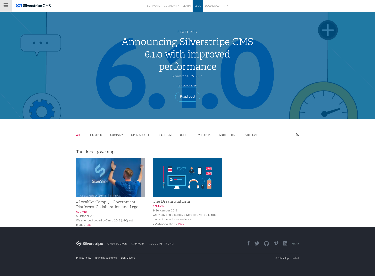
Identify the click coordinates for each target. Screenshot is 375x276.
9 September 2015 (165, 210)
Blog (198, 5)
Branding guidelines (106, 257)
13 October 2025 (187, 85)
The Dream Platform (171, 201)
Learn (187, 5)
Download (212, 5)
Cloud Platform (161, 243)
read (89, 225)
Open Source (140, 135)
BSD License (128, 257)
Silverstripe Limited (288, 258)
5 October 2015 (86, 216)
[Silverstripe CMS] (33, 6)
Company (116, 135)
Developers (203, 135)
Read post (187, 96)
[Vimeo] (274, 244)
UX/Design (250, 135)
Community (171, 5)
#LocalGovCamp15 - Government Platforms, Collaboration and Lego (107, 204)
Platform (164, 135)
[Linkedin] (283, 244)
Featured (95, 135)
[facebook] (247, 244)
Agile (183, 135)
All (78, 135)
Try (225, 5)
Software (153, 5)
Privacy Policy (83, 257)
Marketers (227, 135)
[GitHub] (264, 244)
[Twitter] (254, 244)
